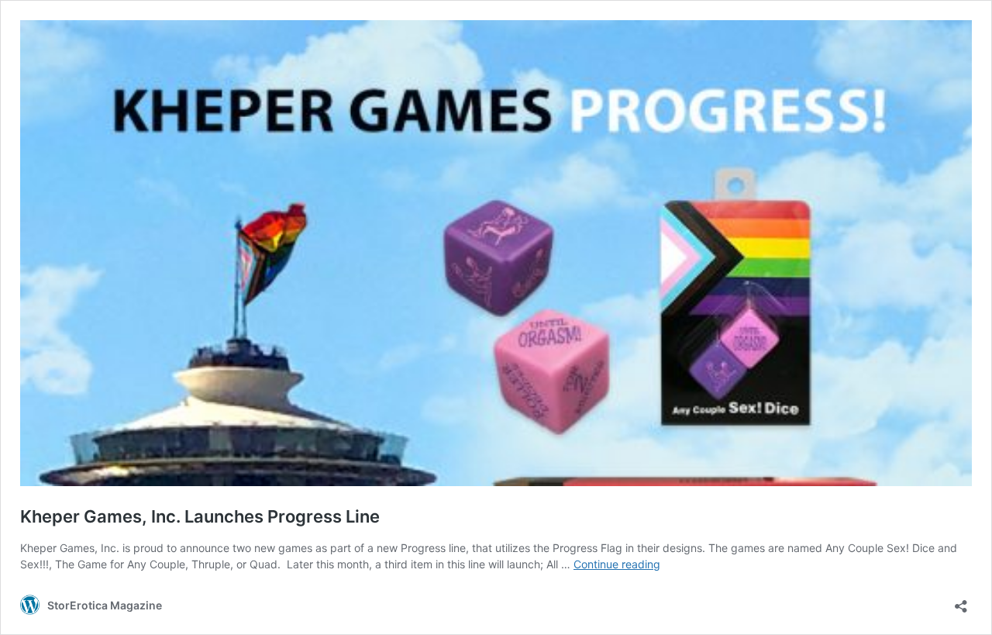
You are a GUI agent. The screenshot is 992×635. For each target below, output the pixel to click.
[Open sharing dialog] (961, 601)
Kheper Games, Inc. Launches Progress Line (200, 516)
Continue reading (617, 564)
